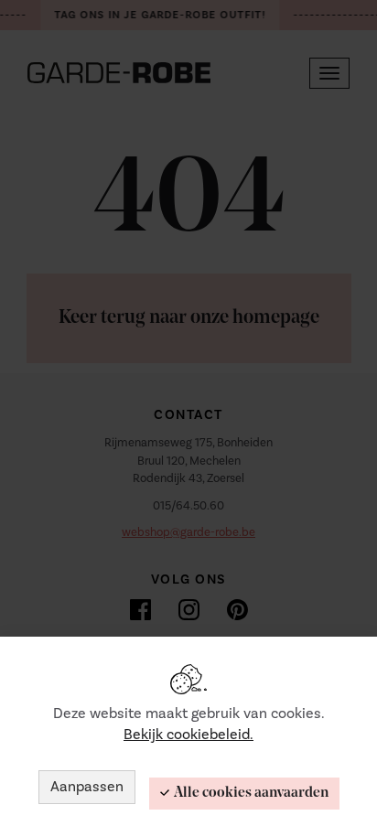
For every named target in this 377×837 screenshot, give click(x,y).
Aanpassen (87, 787)
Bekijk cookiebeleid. (188, 734)
